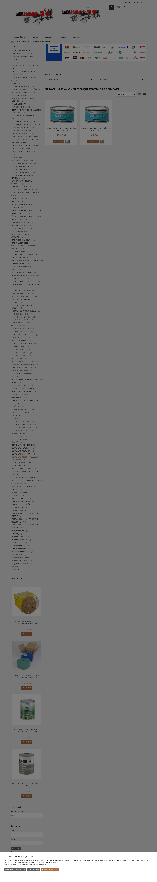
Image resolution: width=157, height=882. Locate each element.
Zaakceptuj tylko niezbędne (15, 869)
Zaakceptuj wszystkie (49, 869)
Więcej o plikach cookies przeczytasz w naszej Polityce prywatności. (25, 865)
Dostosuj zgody (33, 869)
